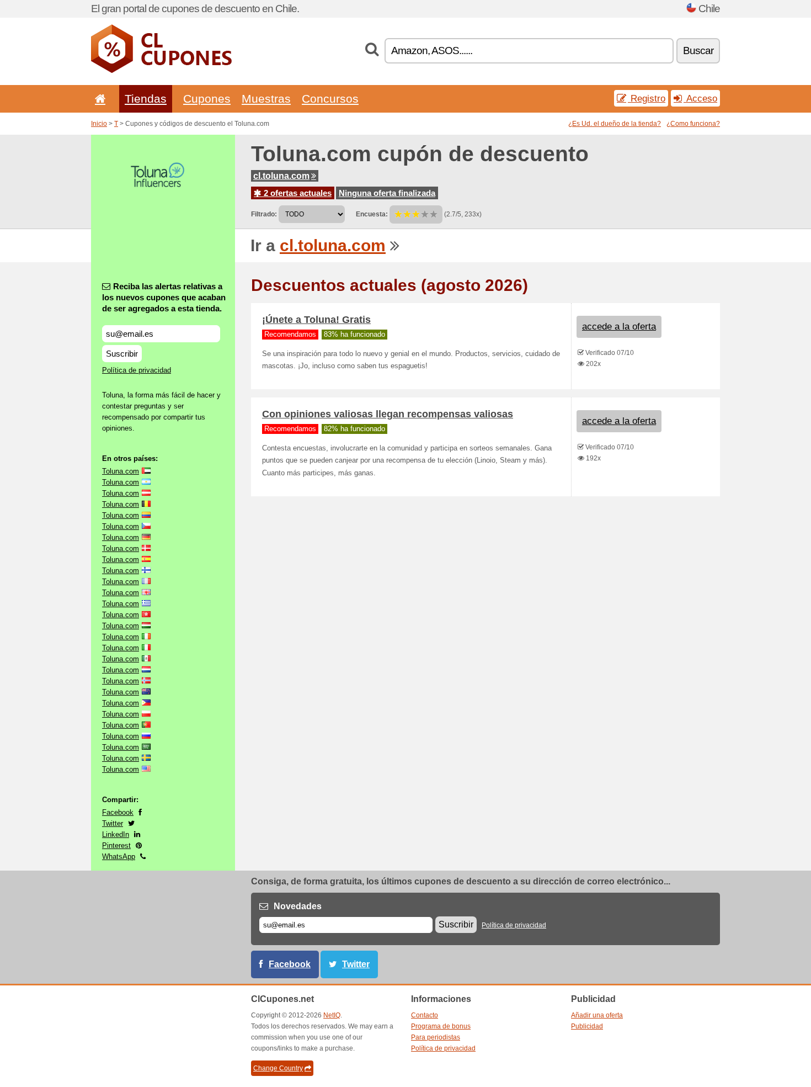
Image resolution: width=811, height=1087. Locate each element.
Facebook (118, 812)
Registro (646, 98)
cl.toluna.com (281, 176)
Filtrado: (264, 214)
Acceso (700, 98)
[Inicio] (98, 98)
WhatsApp (118, 856)
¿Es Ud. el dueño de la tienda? (614, 124)
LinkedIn (115, 834)
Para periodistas (435, 1037)
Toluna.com (120, 471)
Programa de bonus (441, 1026)
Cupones (207, 98)
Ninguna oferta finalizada (387, 193)
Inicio (99, 124)
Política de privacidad (136, 370)
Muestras (266, 98)
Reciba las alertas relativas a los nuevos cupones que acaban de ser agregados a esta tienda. (164, 297)
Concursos (330, 98)
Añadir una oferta (597, 1015)
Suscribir (122, 353)
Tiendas (146, 98)
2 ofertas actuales (297, 193)
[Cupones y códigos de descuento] (161, 71)
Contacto (424, 1015)
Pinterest (116, 845)
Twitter (112, 823)
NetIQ (331, 1015)
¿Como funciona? (693, 124)
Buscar (698, 50)
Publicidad (587, 1026)
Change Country (278, 1068)
